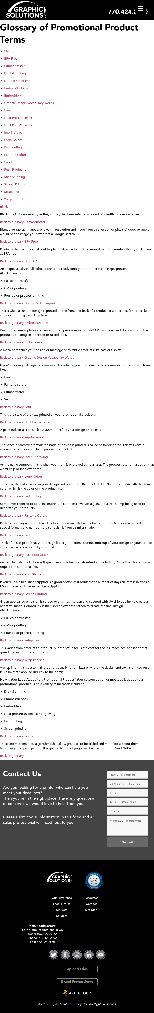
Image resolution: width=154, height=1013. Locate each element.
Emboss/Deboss (16, 88)
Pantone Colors (15, 155)
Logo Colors (13, 140)
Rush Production (16, 169)
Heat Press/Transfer (18, 118)
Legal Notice (61, 904)
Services (61, 916)
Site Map (91, 910)
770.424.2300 (128, 12)
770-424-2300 (47, 938)
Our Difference (62, 898)
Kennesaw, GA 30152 (42, 934)
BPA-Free (11, 58)
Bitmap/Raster (14, 66)
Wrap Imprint (13, 199)
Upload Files (77, 969)
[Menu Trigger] (140, 8)
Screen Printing (15, 184)
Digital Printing (15, 73)
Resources (91, 898)
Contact (91, 904)
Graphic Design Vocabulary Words (29, 103)
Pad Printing (13, 147)
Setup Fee (11, 192)
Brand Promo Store (77, 981)
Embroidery (13, 95)
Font (7, 110)
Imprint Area (13, 132)
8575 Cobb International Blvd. (42, 930)
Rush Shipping (14, 177)
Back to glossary (12, 222)
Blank (8, 51)
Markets (61, 910)
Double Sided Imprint (20, 81)
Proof (8, 162)
